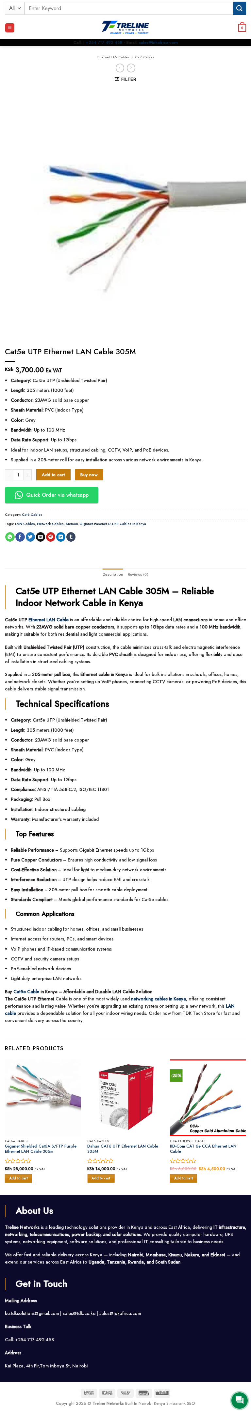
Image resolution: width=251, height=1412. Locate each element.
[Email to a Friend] (40, 537)
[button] (9, 27)
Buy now (89, 475)
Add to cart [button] (18, 1178)
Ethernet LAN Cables (113, 57)
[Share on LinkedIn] (60, 537)
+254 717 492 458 (104, 42)
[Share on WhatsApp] (9, 537)
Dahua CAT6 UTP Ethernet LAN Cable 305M (122, 1149)
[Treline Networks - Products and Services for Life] (125, 27)
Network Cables (50, 523)
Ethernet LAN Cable (48, 619)
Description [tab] (113, 574)
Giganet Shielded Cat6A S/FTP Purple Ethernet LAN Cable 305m (40, 1149)
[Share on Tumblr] (70, 537)
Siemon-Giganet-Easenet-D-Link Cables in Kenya (106, 523)
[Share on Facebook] (20, 537)
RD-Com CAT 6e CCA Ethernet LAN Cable (203, 1149)
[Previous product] (131, 68)
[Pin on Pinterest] (50, 537)
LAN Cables (25, 523)
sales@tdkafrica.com (158, 42)
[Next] (246, 1126)
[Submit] (239, 8)
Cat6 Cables (144, 57)
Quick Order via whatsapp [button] (57, 495)
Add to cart (53, 475)
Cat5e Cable (26, 991)
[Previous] (5, 1126)
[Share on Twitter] (30, 537)
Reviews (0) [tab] (138, 574)
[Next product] (120, 68)
